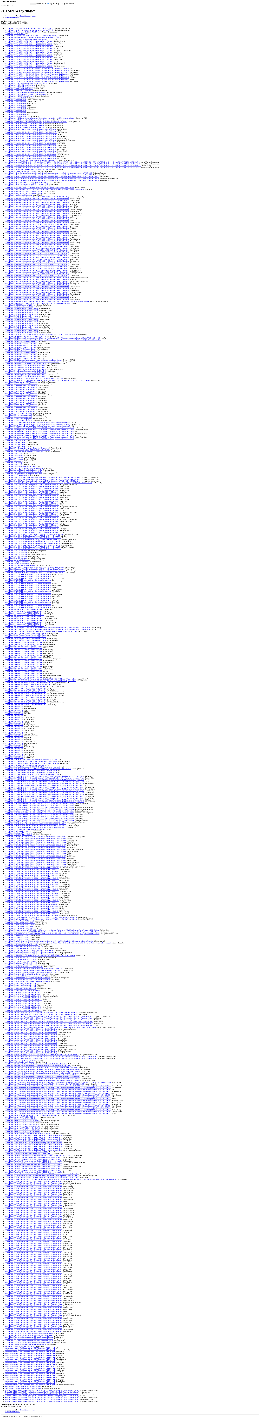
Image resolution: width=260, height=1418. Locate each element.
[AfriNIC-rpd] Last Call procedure (16, 551)
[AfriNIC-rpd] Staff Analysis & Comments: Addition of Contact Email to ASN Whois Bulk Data (36, 1064)
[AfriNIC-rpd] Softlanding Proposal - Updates (20, 1062)
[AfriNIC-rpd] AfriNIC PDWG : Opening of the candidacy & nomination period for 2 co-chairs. (36, 122)
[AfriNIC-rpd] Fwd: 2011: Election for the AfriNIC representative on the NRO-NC (32, 362)
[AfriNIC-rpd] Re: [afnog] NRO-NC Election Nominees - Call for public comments (32, 763)
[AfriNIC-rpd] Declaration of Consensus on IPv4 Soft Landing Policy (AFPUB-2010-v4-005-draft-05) (38, 303)
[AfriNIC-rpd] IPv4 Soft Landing (16, 441)
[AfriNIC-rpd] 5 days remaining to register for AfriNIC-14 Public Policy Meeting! (31, 35)
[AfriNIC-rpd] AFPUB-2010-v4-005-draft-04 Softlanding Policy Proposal (29, 41)
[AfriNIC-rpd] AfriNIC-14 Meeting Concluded (20, 85)
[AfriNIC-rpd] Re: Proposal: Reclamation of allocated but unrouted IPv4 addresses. (32, 868)
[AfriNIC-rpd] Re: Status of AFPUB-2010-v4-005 (21, 945)
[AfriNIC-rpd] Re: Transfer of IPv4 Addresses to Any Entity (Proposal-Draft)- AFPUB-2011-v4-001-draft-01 (40, 956)
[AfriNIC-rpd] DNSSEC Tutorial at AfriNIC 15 (20, 305)
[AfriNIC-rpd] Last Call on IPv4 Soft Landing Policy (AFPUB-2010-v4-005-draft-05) (33, 536)
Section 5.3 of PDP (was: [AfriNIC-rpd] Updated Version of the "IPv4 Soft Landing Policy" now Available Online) (42, 1390)
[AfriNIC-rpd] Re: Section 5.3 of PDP (17, 935)
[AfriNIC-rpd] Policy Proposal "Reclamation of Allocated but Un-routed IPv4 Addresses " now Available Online (41, 631)
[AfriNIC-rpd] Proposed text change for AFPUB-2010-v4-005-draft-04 (28, 682)
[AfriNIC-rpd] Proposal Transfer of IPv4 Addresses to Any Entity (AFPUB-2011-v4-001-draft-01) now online (40, 679)
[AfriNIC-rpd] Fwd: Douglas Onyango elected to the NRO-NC (25, 365)
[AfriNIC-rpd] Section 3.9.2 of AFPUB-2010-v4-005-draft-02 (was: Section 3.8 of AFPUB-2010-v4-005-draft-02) (42, 1055)
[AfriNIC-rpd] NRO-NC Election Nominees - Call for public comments (28, 574)
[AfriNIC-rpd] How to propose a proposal (18, 413)
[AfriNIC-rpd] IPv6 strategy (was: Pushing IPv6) (21, 466)
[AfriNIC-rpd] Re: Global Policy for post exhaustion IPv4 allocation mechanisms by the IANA (35, 822)
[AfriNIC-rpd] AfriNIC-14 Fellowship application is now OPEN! (26, 83)
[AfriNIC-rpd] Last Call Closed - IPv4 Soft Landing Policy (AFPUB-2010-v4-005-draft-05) (34, 534)
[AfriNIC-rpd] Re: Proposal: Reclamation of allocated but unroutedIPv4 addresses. (31, 904)
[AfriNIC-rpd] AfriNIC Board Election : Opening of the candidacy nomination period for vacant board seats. (40, 118)
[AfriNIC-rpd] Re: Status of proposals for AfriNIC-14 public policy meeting (29, 950)
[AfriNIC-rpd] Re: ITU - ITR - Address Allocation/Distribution (25, 829)
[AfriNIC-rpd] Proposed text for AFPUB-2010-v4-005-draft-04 (25, 686)
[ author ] (28, 16)
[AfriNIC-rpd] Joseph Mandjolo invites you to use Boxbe (23, 474)
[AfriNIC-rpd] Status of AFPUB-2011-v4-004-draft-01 (22, 1132)
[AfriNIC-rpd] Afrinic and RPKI (15, 98)
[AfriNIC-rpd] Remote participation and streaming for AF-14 (24, 976)
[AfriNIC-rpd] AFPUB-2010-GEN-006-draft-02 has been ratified (26, 39)
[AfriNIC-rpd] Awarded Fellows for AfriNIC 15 (20, 171)
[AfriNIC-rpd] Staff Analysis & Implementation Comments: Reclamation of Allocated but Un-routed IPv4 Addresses (42, 1069)
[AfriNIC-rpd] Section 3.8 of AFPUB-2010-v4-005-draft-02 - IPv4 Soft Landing (31, 1029)
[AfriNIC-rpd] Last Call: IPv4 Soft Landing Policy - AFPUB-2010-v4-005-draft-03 (32, 485)
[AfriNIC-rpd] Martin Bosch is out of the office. (20, 565)
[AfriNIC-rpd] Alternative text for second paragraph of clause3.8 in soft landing (30, 142)
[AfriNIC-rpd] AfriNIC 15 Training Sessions (19, 96)
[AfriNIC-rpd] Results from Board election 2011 (20, 983)
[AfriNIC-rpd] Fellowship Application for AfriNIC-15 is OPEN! (26, 336)
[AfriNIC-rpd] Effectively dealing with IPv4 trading (21, 309)
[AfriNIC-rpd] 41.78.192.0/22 (15, 34)
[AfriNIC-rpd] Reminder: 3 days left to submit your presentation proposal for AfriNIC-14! (34, 968)
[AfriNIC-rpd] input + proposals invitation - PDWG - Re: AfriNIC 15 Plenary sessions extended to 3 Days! (39, 428)
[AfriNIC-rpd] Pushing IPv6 (14, 706)
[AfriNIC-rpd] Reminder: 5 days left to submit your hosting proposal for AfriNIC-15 (32, 972)
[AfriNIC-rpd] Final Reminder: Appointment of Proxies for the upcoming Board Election (33, 360)
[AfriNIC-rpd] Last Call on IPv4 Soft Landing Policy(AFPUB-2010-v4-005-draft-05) (32, 540)
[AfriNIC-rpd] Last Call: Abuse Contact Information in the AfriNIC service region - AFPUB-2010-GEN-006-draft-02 (43, 477)
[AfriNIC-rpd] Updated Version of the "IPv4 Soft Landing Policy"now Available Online (33, 1223)
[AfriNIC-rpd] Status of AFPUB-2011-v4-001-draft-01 (22, 1126)
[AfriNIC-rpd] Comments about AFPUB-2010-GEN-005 (23, 191)
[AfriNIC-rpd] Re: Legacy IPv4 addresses (18, 831)
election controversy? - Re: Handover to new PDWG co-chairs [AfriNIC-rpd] (30, 1348)
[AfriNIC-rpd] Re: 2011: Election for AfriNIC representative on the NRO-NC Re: (31, 759)
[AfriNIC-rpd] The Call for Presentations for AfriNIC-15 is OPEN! (26, 1152)
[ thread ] (22, 16)
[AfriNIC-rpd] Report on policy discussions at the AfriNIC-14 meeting (27, 978)
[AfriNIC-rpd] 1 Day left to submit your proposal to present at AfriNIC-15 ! (29, 28)
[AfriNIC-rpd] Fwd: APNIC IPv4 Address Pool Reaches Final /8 (26, 364)
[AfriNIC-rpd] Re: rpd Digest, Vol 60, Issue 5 (20, 924)
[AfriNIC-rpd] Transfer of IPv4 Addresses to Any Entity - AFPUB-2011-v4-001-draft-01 (33, 1157)
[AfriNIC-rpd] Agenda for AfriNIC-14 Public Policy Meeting (25, 123)
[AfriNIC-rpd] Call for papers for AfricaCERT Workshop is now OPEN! (28, 182)
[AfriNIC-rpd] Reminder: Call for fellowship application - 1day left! (27, 974)
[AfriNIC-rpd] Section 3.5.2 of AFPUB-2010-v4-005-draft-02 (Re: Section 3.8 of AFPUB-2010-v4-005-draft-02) (41, 1012)
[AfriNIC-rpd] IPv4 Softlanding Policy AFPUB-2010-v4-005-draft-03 (27, 450)
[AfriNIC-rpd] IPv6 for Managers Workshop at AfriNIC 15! (24, 452)
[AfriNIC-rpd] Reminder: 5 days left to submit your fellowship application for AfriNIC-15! (34, 970)
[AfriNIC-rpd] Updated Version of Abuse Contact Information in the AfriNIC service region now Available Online (42, 1174)
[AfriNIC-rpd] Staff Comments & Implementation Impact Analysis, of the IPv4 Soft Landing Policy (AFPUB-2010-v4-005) (45, 1084)
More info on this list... (12, 18)
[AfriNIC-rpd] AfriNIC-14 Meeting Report (19, 89)
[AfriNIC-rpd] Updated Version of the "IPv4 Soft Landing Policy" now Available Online (33, 1181)
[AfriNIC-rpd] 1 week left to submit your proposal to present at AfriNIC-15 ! (29, 30)
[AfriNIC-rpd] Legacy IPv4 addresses (17, 560)
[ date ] (33, 16)
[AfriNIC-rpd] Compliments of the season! (19, 195)
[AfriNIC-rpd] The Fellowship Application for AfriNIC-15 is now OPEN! (29, 1154)
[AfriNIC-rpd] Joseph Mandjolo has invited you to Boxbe (23, 470)
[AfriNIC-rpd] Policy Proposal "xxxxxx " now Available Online (25, 633)
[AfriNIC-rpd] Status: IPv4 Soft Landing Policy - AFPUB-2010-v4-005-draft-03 (31, 1115)
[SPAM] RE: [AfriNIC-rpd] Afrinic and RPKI (20, 1346)
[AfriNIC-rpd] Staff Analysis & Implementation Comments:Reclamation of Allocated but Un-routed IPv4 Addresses (42, 1073)
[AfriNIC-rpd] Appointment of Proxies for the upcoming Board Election (28, 169)
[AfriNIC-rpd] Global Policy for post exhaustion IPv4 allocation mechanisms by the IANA (34, 378)
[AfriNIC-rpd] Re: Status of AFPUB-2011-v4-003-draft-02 (24, 946)
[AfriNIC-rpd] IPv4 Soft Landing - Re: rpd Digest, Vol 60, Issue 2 (26, 448)
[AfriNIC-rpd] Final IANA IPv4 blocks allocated (21, 342)
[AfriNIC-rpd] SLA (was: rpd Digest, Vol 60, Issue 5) (22, 1060)
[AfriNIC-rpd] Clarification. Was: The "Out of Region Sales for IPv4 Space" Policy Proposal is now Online (39, 188)
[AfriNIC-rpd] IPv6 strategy (14, 453)
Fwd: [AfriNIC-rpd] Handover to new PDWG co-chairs (23, 1386)
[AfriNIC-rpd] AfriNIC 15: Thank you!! (18, 90)
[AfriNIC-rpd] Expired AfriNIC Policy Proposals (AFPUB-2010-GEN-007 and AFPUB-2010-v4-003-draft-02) (41, 334)
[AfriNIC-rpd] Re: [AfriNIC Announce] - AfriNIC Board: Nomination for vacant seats (33, 767)
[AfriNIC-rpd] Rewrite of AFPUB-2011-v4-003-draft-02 (23, 992)
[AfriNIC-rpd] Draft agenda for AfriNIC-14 (19, 307)
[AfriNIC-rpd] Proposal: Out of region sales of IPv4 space (23, 642)
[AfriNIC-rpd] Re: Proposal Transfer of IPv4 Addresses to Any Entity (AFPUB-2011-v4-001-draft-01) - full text (41, 917)
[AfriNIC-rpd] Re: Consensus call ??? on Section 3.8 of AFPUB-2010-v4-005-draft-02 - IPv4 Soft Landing (39, 803)
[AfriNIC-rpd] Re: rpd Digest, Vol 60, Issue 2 (20, 921)
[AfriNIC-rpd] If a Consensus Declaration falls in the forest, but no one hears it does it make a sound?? (38, 422)
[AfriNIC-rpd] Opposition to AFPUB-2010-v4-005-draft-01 (24, 609)
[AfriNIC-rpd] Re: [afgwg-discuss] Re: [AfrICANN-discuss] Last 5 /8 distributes (31, 761)
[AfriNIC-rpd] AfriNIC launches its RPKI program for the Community (28, 120)
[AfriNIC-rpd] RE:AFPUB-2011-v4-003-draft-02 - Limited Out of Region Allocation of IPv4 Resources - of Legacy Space (44, 776)
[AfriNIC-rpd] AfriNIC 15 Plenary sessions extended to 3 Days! (25, 92)
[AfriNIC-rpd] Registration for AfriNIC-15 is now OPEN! (24, 967)
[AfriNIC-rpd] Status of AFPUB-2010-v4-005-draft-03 (23, 1124)
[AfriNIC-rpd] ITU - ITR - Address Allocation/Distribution (24, 468)
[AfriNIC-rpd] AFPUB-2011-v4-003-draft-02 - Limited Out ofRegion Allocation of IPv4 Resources (37, 74)
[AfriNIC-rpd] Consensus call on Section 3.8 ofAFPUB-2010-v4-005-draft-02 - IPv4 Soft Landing (37, 200)
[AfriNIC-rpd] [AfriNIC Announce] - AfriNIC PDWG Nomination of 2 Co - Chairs (32, 37)
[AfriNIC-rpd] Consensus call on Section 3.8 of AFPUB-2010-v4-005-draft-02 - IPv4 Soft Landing (37, 197)
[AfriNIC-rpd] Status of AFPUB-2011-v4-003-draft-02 (22, 1130)
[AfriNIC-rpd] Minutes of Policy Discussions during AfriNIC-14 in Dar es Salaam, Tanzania (35, 567)
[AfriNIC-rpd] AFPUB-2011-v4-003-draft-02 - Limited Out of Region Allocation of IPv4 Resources (37, 68)
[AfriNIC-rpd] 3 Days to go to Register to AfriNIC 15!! (23, 32)
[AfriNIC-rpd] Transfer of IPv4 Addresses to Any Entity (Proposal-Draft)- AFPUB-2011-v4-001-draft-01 (39, 1155)
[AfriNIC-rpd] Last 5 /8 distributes (16, 475)
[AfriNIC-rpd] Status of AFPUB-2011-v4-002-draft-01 (22, 1128)
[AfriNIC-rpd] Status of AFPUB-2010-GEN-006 (21, 1117)
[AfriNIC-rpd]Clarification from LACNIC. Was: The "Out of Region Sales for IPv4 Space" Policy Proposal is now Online (44, 189)
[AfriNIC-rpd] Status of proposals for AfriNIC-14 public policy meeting (28, 1133)
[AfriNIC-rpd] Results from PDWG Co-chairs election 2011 (24, 990)
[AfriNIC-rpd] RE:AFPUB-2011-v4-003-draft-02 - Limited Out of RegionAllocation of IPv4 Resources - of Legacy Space (44, 778)
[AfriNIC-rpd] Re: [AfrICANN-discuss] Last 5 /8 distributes (24, 765)
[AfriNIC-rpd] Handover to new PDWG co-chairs (21, 382)
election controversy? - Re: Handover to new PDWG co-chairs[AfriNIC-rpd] (30, 1366)
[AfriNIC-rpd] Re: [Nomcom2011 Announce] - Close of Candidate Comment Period (32, 774)
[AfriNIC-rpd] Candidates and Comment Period (20, 186)
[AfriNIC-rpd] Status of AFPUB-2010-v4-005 (20, 1122)
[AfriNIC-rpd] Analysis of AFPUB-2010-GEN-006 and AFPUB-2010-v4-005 (30, 160)
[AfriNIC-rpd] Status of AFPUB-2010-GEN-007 (21, 1119)
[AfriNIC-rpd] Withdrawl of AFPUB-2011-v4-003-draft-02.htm (25, 1344)
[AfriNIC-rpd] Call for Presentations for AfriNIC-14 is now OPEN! (27, 184)
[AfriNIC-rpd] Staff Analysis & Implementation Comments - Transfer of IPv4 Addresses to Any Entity (38, 1066)
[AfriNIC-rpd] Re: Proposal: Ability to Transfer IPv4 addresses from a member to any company (35, 836)
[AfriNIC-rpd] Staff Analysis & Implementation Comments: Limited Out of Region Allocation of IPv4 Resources (41, 1067)
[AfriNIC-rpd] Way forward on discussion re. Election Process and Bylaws (29, 1333)
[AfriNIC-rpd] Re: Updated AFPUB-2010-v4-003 (21, 957)
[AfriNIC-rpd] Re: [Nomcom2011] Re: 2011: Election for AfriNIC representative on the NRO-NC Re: (38, 769)
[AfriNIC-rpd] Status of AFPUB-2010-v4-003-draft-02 (23, 1121)
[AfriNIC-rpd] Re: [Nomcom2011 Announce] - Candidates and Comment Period (31, 770)
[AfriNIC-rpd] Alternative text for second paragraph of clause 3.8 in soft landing (31, 129)
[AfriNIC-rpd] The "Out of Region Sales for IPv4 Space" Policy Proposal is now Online (33, 1135)
